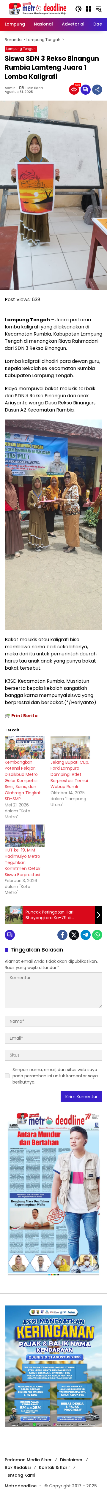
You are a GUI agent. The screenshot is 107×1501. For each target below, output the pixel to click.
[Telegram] (86, 935)
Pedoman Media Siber (28, 1460)
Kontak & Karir (54, 1467)
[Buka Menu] (88, 8)
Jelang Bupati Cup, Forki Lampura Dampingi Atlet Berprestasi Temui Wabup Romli (70, 774)
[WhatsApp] (97, 935)
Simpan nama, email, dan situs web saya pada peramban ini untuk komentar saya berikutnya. (55, 1076)
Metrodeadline (21, 1486)
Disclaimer (71, 1460)
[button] (78, 8)
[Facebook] (62, 935)
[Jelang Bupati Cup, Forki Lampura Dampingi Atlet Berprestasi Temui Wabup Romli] (70, 747)
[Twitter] (74, 935)
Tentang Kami (20, 1475)
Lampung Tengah (21, 48)
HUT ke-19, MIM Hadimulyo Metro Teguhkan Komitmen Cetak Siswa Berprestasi (22, 862)
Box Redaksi (18, 1467)
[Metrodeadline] (37, 9)
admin (10, 88)
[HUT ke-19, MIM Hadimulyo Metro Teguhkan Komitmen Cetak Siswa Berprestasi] (25, 836)
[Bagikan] (97, 90)
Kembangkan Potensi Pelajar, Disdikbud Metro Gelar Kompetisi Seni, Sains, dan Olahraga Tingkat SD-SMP (23, 780)
